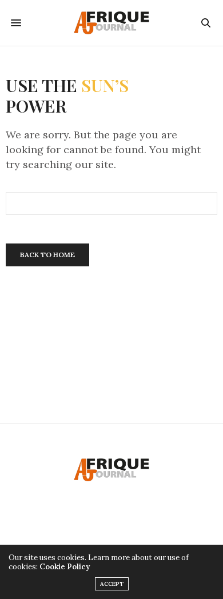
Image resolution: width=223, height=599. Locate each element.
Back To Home (47, 254)
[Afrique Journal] (111, 22)
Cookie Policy (64, 567)
